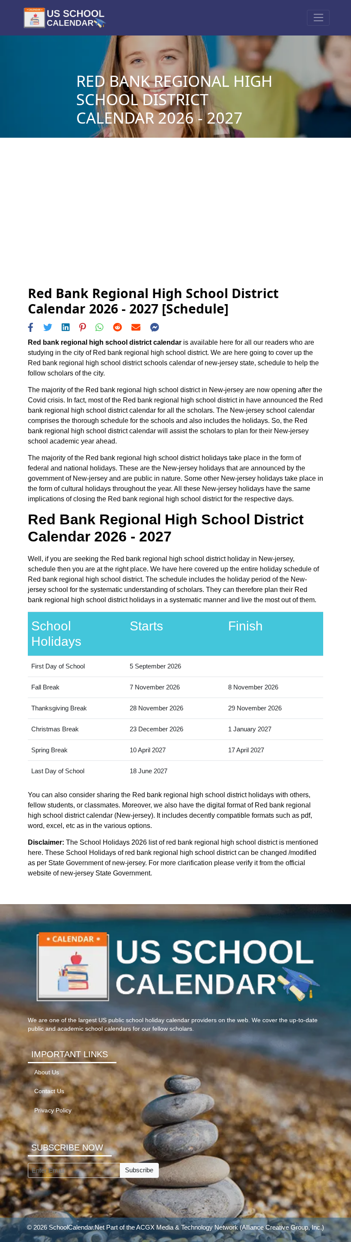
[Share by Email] (135, 327)
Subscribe (139, 1170)
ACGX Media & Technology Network (187, 1227)
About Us (46, 1072)
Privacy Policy (52, 1110)
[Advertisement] (175, 221)
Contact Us (49, 1091)
